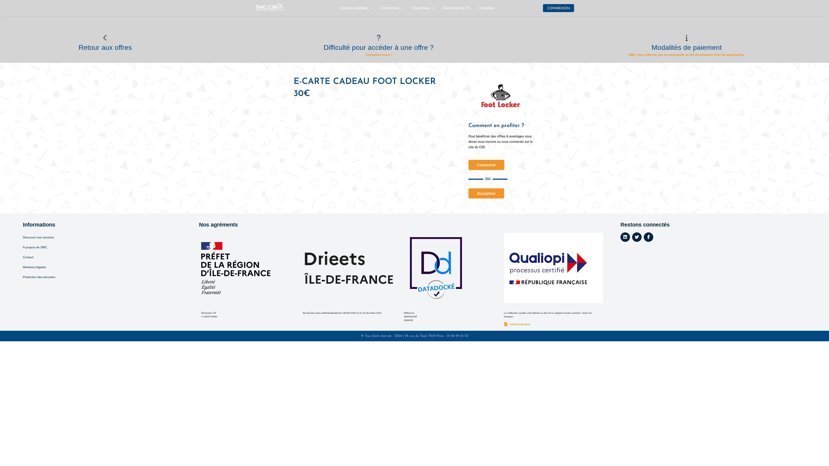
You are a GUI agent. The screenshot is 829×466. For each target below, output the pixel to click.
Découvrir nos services (38, 237)
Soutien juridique (354, 8)
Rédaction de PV (456, 8)
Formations (390, 8)
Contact (28, 257)
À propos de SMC (35, 247)
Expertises (421, 8)
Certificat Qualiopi (519, 324)
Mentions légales (34, 267)
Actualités (487, 8)
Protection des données (39, 277)
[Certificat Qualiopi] (506, 324)
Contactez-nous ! (379, 55)
